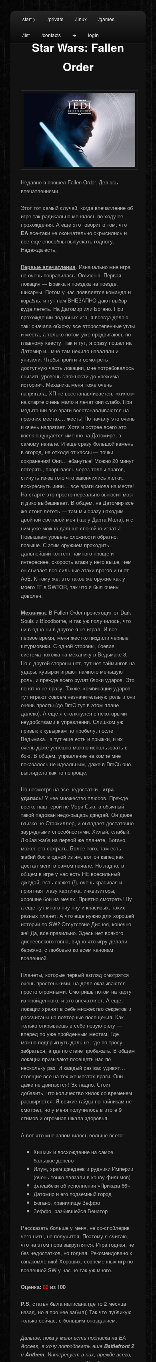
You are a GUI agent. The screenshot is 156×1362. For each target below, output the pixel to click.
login (93, 35)
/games (106, 19)
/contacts (51, 35)
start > (29, 19)
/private (56, 19)
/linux (81, 19)
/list (26, 35)
